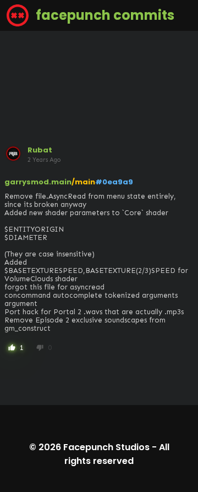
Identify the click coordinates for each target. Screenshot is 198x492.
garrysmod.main (38, 182)
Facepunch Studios (106, 447)
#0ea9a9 (114, 182)
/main (83, 182)
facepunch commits (103, 15)
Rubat (40, 150)
